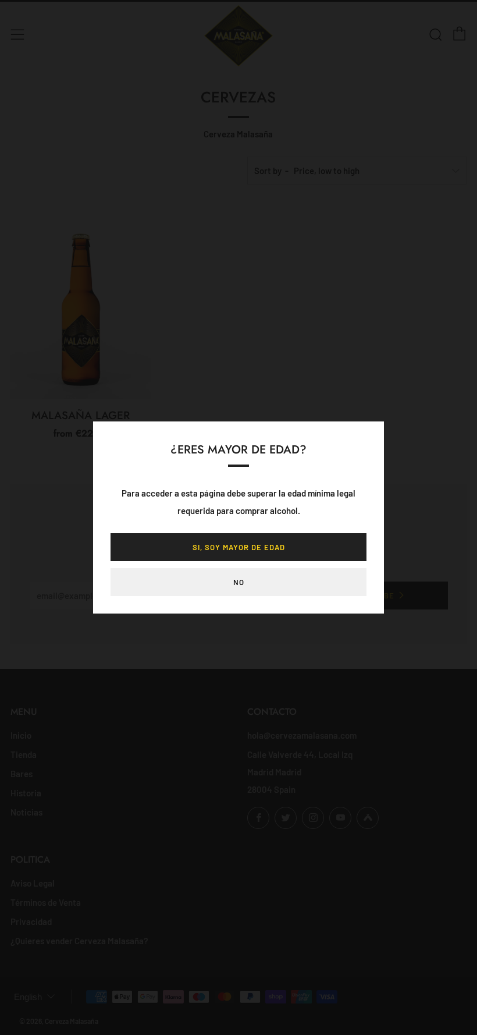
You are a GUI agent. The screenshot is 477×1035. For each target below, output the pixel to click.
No (238, 582)
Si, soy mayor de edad (239, 547)
